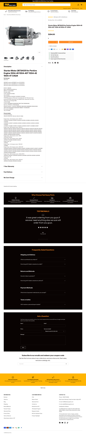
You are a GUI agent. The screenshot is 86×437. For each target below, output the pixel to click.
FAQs (44, 8)
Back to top (43, 387)
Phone (22, 328)
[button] (51, 30)
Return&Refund (7, 406)
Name (22, 323)
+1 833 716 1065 (65, 397)
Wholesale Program (36, 408)
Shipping (6, 404)
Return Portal (35, 399)
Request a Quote (67, 8)
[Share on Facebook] (55, 62)
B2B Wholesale (75, 8)
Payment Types (7, 408)
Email (45, 323)
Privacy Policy (7, 413)
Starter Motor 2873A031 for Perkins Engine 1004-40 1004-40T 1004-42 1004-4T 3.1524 (14, 14)
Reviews (33, 8)
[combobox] (46, 4)
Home (5, 14)
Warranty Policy (7, 411)
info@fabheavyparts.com (67, 401)
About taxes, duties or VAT (9, 418)
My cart (48, 8)
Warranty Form (35, 401)
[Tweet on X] (52, 62)
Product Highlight (36, 415)
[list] (23, 35)
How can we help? (47, 328)
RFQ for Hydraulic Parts (37, 413)
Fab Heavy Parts (51, 20)
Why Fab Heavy (19, 8)
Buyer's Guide (27, 8)
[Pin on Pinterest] (58, 62)
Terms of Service (7, 415)
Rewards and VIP (35, 406)
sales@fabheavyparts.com (68, 404)
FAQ (81, 8)
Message (22, 334)
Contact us (39, 8)
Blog (5, 401)
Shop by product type (8, 8)
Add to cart (70, 42)
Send (23, 347)
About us (6, 399)
